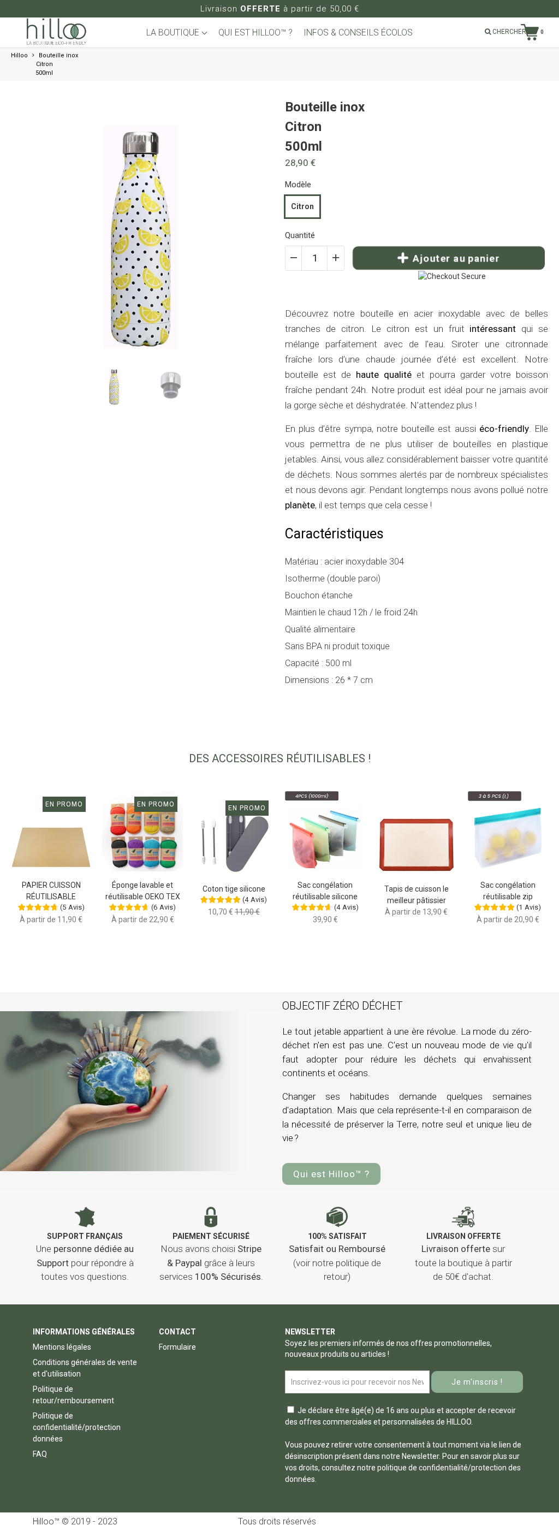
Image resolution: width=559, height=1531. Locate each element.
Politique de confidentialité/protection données (77, 1427)
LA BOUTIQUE (173, 32)
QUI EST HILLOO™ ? (255, 32)
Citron (302, 206)
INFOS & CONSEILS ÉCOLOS (358, 32)
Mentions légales (62, 1347)
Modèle (298, 184)
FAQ (40, 1454)
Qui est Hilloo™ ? (331, 1173)
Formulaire (177, 1347)
